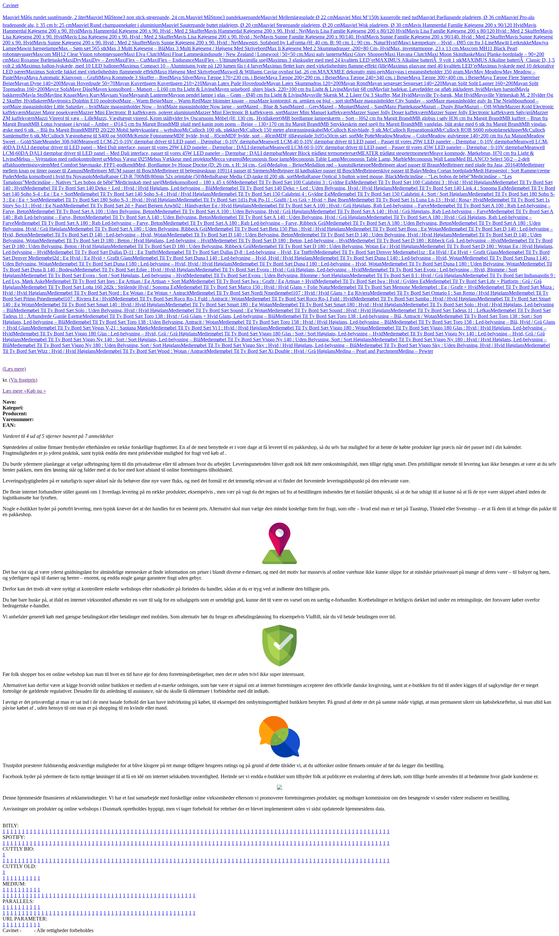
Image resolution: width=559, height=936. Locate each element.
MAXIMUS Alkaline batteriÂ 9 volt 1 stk (418, 60)
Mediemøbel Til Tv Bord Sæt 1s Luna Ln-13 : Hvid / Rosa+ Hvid (416, 199)
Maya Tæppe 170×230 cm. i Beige (230, 77)
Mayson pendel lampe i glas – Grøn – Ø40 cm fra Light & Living (235, 95)
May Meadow (488, 71)
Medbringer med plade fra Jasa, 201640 (480, 165)
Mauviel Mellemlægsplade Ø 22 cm (297, 17)
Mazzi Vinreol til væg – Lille (64, 118)
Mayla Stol (34, 95)
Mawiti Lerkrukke (513, 42)
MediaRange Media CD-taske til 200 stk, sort (248, 176)
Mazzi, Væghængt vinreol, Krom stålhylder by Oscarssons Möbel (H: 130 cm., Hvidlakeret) (188, 118)
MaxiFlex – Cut (131, 60)
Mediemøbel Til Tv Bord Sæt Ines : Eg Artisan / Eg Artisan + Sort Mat (117, 281)
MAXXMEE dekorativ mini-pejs (351, 71)
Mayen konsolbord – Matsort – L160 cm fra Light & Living (154, 89)
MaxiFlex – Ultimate (215, 60)
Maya (20, 77)
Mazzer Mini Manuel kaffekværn (317, 112)
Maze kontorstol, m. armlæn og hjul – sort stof (305, 100)
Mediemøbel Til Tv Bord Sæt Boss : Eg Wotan (393, 229)
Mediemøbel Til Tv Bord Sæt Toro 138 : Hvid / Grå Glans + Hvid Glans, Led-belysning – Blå (178, 316)
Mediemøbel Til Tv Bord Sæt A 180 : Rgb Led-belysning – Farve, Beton (88, 223)
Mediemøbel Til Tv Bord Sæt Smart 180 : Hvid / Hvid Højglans (337, 304)
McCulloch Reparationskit (409, 130)
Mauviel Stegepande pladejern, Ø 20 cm (299, 25)
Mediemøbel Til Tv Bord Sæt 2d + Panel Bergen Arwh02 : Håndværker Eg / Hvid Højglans (157, 205)
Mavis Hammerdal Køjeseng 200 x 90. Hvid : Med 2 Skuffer (142, 31)
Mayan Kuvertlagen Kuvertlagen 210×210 (158, 83)
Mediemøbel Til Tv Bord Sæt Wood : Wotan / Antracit (151, 351)
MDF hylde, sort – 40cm (250, 135)
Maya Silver (181, 77)
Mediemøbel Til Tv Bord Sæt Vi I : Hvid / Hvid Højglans (209, 328)
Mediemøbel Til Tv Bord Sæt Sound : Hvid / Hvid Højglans (329, 310)
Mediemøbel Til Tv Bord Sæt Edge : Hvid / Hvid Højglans (135, 269)
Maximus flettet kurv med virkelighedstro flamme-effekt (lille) (326, 66)
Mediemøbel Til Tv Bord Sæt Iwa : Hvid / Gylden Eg (370, 281)
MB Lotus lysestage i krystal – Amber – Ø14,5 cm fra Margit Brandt (101, 124)
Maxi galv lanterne (323, 54)
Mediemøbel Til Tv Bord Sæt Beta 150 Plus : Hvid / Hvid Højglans (276, 229)
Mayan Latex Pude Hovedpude (234, 83)
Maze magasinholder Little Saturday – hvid (54, 106)
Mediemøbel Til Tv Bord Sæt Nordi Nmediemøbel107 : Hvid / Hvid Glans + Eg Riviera (279, 293)
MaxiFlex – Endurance (171, 60)
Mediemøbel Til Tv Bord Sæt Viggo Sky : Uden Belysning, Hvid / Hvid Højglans (440, 345)
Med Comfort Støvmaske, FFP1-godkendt (93, 165)
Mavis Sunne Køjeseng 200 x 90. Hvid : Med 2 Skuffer (90, 42)
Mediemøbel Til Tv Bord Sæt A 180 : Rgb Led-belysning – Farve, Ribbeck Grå (244, 223)
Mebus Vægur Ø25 (127, 159)
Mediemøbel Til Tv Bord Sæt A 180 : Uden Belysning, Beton (389, 223)
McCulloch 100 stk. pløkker (210, 130)
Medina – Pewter (415, 351)
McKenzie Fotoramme (150, 135)
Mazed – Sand (370, 106)
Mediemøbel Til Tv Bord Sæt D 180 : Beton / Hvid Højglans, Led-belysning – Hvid (125, 240)
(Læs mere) (14, 369)
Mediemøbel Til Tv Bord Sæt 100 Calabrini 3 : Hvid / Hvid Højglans (421, 182)
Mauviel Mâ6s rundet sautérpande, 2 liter (44, 17)
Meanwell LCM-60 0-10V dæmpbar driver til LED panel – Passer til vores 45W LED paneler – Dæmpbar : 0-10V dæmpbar (396, 147)
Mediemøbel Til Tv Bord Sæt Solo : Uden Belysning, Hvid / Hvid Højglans (91, 310)
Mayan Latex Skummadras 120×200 (303, 83)
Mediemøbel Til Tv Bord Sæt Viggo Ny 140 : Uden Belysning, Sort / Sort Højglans (286, 339)
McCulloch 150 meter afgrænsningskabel (281, 130)
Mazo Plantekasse (403, 106)
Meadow (384, 135)
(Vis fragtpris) (23, 380)
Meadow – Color (410, 135)
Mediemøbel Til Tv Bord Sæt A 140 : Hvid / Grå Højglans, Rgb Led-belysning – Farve (399, 211)
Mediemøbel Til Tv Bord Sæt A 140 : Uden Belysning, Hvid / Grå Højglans (289, 217)
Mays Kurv (88, 95)
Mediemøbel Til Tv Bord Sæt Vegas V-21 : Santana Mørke (90, 328)
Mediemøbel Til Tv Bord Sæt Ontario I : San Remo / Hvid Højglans (439, 293)
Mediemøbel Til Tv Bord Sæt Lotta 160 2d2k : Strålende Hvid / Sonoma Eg (98, 287)
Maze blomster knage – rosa (229, 100)
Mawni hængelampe (38, 48)
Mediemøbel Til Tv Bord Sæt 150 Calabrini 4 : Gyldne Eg (270, 194)
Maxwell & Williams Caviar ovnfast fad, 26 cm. (269, 71)
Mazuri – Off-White (484, 106)
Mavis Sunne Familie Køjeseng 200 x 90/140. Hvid (313, 36)
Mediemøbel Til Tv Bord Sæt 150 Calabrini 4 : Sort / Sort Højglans (399, 194)
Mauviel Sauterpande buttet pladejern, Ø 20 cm (210, 25)
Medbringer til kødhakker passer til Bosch (312, 170)
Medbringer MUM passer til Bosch (119, 170)
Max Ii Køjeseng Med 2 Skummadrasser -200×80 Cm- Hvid (328, 48)
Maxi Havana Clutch (406, 54)
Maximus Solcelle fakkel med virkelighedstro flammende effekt (90, 71)
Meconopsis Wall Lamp (432, 159)
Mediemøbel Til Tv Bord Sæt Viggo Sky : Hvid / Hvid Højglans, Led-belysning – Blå (269, 345)
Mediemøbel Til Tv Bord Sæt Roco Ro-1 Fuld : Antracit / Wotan (179, 298)
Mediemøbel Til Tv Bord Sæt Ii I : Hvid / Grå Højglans (406, 275)
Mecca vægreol (227, 159)
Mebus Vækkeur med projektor (179, 159)
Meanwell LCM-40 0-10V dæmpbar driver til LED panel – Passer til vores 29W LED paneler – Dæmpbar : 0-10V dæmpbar (386, 141)
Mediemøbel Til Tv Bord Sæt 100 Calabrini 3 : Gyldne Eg (291, 182)
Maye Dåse (81, 89)
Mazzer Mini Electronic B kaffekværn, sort (239, 112)
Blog (28, 930)
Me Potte (365, 135)
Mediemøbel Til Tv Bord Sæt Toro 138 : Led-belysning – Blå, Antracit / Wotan (356, 316)
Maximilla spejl (252, 60)
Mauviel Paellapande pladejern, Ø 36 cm (459, 17)
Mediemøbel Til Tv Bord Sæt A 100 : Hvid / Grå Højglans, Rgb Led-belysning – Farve (340, 205)
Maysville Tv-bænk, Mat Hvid (443, 95)
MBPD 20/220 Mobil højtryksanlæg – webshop (133, 130)
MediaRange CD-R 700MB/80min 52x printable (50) (147, 176)
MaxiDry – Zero (98, 60)
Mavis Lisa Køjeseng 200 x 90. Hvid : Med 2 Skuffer (119, 36)
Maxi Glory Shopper (363, 54)
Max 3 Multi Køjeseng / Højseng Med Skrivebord (216, 48)
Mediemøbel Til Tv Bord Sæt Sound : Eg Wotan (218, 310)
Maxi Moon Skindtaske (451, 54)
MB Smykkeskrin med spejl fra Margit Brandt (368, 124)
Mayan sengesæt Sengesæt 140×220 (405, 83)
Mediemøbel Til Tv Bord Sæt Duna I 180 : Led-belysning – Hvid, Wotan (307, 264)
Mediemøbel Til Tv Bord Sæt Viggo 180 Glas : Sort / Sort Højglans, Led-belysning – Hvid (290, 333)
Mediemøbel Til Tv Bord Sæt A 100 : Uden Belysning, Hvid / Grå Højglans (232, 211)
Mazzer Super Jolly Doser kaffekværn (389, 112)
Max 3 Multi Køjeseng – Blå (136, 48)
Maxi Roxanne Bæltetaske (36, 60)
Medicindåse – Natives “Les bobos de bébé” (70, 182)
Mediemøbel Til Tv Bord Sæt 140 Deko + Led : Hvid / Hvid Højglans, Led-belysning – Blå (119, 188)
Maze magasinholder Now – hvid (132, 106)
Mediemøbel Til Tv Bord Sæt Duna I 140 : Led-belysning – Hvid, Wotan (387, 258)
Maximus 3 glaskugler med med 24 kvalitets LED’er (321, 60)
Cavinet (10, 5)
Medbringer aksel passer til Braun (405, 165)
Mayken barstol (500, 89)
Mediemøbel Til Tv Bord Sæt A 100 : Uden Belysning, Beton (92, 211)
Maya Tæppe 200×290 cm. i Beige (301, 77)
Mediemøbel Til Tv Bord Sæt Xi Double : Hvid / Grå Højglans (271, 351)
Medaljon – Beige (286, 165)
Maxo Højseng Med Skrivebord (187, 71)
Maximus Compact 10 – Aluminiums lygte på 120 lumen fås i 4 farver (191, 66)
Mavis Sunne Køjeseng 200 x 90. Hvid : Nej (192, 42)
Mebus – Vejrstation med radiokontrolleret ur (61, 159)
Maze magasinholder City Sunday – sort (392, 100)
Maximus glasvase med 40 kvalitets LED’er (433, 66)
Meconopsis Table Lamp (315, 159)
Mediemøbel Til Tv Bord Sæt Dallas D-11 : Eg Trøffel (103, 252)
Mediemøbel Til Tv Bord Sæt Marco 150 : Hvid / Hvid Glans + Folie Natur (253, 287)
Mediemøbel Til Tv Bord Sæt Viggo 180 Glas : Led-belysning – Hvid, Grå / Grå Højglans (105, 333)
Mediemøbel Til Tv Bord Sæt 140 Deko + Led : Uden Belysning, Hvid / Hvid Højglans (302, 188)
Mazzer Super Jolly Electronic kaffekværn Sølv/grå (480, 112)
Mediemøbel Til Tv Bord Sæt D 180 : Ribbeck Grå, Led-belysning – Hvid (425, 240)
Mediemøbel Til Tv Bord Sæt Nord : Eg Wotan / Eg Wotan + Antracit (118, 293)
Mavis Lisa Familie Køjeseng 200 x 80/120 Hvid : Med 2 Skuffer (473, 31)
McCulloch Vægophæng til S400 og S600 (84, 135)
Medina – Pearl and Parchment (366, 351)
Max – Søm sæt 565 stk (83, 48)
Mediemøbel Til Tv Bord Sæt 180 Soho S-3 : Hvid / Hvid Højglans (107, 199)
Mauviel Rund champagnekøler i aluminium (117, 25)
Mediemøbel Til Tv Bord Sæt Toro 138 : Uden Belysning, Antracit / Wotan (142, 322)
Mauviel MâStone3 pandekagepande (223, 17)
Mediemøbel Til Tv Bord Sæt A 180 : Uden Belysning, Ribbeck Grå (137, 229)
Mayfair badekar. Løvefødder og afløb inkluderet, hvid (429, 89)
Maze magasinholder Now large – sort (205, 106)
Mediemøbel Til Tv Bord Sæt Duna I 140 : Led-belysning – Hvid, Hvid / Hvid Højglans (222, 258)
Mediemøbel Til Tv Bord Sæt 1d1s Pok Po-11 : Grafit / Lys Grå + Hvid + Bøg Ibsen (262, 199)
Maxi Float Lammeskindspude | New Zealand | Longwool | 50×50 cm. (232, 54)
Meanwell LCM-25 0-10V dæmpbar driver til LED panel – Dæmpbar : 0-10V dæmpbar (169, 141)
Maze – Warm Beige (141, 100)
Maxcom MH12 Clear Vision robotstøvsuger (78, 54)
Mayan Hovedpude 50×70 (88, 83)
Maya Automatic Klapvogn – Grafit (62, 77)
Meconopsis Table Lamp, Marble (374, 159)
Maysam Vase (114, 95)
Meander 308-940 (60, 141)
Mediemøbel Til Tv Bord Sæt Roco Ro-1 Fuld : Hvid (299, 298)
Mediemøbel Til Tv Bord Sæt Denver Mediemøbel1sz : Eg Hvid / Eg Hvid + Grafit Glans (407, 252)
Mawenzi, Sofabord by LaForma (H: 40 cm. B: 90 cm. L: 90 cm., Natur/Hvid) (318, 42)
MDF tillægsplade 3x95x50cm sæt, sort (316, 135)
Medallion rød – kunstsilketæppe (337, 165)
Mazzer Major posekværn (52, 112)
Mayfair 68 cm (358, 89)
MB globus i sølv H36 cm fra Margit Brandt (457, 118)
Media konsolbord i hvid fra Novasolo (54, 176)
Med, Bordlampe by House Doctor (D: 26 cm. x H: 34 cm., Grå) (202, 165)
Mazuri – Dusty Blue (442, 106)
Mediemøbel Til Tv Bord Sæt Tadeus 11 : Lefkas (440, 310)
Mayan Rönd (354, 83)
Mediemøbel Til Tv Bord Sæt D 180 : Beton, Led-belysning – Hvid (280, 240)
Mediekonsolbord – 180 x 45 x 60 (197, 182)
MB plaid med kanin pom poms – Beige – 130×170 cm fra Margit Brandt (246, 124)
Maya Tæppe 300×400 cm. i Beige (444, 77)
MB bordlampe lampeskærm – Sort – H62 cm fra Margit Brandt (347, 118)
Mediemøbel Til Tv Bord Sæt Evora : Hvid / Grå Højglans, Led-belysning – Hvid (278, 269)
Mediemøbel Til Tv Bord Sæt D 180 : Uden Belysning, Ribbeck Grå (181, 246)
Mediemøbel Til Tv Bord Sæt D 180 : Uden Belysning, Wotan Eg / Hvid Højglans (335, 246)
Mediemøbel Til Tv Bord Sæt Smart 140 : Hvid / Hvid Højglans (100, 304)
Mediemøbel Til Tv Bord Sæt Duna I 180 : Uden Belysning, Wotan (451, 264)
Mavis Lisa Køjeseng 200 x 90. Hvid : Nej (217, 36)
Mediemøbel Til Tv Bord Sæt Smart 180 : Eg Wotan (218, 304)
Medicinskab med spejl (138, 182)
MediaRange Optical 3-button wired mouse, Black (345, 176)
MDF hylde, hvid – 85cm (199, 135)
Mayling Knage (61, 95)
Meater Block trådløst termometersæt (319, 153)
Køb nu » (36, 391)
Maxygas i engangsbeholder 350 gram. (425, 71)
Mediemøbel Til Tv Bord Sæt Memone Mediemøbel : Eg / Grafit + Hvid (404, 287)
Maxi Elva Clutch (142, 54)
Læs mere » (15, 391)
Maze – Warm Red (181, 100)
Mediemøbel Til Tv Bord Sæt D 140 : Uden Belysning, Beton (230, 234)
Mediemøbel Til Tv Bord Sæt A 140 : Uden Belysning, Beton (148, 217)
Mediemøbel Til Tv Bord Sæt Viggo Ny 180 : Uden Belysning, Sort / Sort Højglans (95, 345)
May (469, 71)
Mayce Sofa (57, 89)
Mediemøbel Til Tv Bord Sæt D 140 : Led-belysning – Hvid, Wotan (97, 234)
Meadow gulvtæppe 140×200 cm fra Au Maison (477, 135)
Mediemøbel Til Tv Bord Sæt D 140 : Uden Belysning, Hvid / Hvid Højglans (372, 234)
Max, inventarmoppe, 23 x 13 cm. (425, 48)
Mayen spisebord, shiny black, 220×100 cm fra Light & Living (279, 89)
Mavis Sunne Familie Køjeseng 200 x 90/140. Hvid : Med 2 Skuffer (435, 36)
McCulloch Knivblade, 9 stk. (353, 130)
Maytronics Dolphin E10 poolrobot (84, 100)
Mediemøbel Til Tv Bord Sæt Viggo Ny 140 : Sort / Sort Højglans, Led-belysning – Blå (111, 339)
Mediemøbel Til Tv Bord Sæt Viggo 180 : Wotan (318, 328)
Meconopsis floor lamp (266, 159)
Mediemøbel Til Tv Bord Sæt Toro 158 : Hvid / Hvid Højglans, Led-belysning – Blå (305, 322)
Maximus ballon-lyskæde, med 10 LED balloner (70, 66)
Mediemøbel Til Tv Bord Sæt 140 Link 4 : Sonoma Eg (448, 188)
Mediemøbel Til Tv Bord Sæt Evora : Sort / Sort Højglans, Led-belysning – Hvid (104, 275)
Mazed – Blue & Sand (267, 106)
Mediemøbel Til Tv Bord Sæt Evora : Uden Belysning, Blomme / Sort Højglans (268, 275)
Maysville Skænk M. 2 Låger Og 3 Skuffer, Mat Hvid (357, 95)
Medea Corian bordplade (447, 170)
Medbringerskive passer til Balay (388, 170)
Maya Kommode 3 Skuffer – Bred (134, 77)
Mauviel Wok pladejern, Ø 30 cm (374, 25)
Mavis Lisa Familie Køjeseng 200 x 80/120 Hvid (356, 31)
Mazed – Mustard (337, 106)
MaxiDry (72, 60)
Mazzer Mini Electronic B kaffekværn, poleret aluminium (136, 112)
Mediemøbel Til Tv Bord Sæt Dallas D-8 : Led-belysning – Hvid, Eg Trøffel (237, 252)
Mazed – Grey (304, 106)
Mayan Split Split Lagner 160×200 (477, 83)
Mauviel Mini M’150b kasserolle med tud (376, 17)
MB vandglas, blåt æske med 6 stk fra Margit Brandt (468, 124)
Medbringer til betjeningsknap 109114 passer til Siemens (212, 170)
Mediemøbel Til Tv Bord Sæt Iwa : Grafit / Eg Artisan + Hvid (252, 281)
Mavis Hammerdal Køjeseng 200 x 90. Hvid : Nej (255, 31)
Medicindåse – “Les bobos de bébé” (434, 176)
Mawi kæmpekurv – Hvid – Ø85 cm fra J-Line (446, 42)
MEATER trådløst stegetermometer (393, 153)
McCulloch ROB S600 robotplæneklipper (479, 130)
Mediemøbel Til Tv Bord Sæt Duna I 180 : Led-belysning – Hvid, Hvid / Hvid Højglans (142, 264)
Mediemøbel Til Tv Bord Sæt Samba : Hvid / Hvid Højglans (415, 298)
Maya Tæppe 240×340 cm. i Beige (373, 77)
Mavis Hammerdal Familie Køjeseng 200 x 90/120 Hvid (466, 25)
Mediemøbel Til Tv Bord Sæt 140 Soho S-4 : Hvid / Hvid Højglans (142, 194)
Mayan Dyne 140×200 (38, 83)
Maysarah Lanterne (148, 95)
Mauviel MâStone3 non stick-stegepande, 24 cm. (136, 17)
